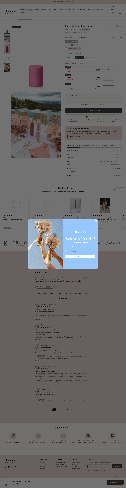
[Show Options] (93, 251)
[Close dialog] (96, 220)
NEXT (80, 256)
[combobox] (80, 251)
